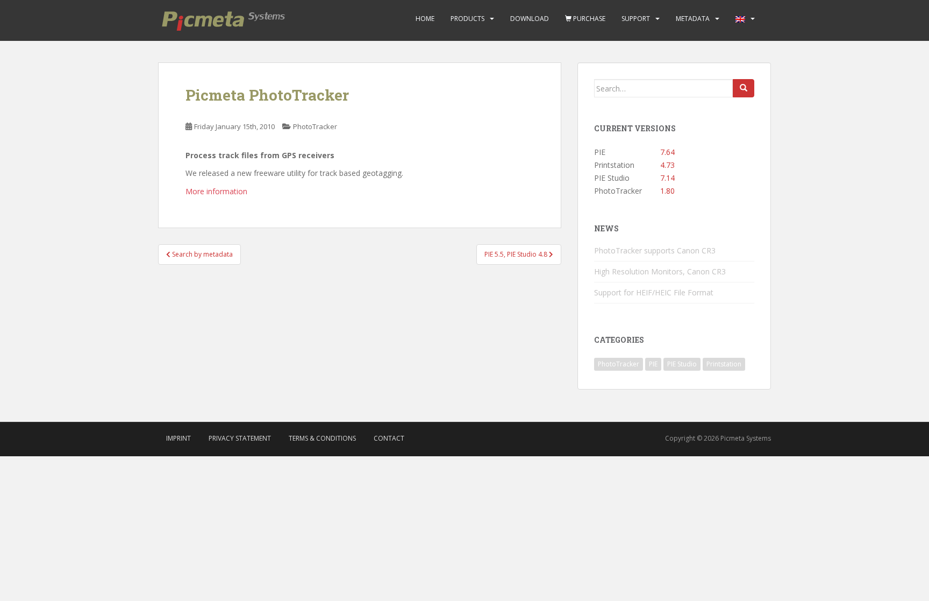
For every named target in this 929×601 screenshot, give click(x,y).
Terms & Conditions (322, 438)
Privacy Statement (240, 438)
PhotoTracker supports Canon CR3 (655, 250)
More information (216, 191)
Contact (389, 438)
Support (635, 18)
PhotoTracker (315, 126)
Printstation (723, 364)
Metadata (693, 18)
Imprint (178, 438)
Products (467, 18)
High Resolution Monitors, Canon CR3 (660, 271)
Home (425, 18)
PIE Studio (682, 364)
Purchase (588, 18)
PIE (653, 364)
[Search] (743, 88)
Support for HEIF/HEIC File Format (653, 292)
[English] (740, 19)
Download (529, 18)
